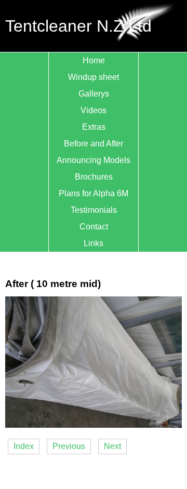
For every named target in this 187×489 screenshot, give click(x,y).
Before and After (93, 143)
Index (24, 446)
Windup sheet (93, 77)
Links (93, 243)
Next (112, 446)
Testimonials (94, 210)
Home (94, 60)
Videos (93, 110)
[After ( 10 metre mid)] (93, 424)
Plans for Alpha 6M (93, 193)
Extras (93, 127)
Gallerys (93, 93)
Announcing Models (93, 160)
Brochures (94, 176)
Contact (93, 226)
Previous (68, 446)
